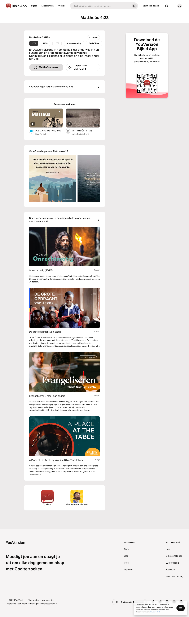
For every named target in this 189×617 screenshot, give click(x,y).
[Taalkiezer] (167, 6)
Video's (61, 6)
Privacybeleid (33, 600)
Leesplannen (47, 6)
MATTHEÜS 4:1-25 (85, 130)
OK (180, 608)
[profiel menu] (177, 6)
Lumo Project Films (80, 134)
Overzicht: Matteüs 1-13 (49, 130)
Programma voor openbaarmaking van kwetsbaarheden (31, 603)
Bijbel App (47, 504)
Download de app (151, 6)
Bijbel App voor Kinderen (77, 504)
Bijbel (34, 6)
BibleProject (40, 134)
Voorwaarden (48, 600)
